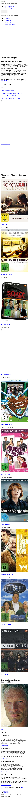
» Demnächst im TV (5, 745)
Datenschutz (6, 792)
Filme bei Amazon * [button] (5, 144)
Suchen (16, 15)
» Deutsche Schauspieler (6, 772)
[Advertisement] (14, 41)
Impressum (5, 791)
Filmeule (3, 13)
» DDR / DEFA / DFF (6, 785)
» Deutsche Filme (5, 758)
